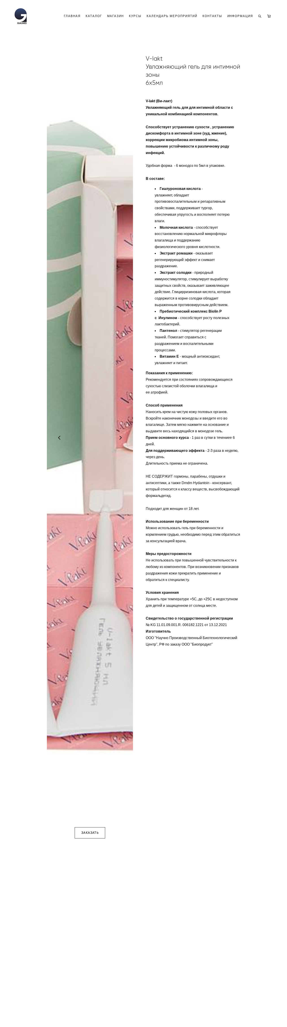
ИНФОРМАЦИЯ (240, 16)
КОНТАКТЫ (212, 16)
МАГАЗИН (115, 16)
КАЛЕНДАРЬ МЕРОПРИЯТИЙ (172, 16)
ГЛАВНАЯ (72, 16)
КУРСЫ (135, 16)
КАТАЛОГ (94, 16)
